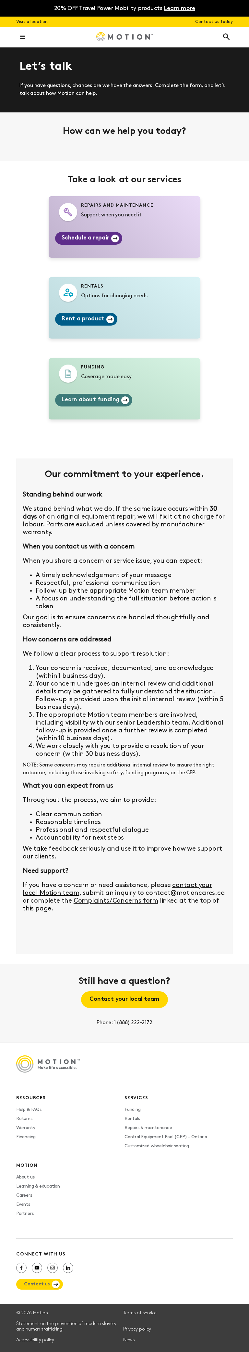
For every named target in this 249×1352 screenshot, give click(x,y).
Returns (24, 1118)
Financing (26, 1137)
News (129, 1340)
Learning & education (38, 1186)
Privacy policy (137, 1329)
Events (23, 1204)
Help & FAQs (29, 1109)
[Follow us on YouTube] (37, 1268)
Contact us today (214, 21)
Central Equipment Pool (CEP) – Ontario (165, 1137)
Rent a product (83, 319)
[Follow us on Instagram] (52, 1268)
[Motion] (124, 37)
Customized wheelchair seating (156, 1146)
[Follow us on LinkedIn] (68, 1268)
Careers (24, 1195)
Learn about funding (90, 400)
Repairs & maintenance (148, 1128)
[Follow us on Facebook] (21, 1268)
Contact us (37, 1284)
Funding (132, 1109)
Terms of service (140, 1313)
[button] (22, 37)
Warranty (25, 1128)
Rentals (132, 1118)
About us (25, 1177)
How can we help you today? (124, 131)
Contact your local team (124, 999)
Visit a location (32, 21)
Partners (24, 1213)
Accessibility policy (35, 1340)
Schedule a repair (85, 238)
